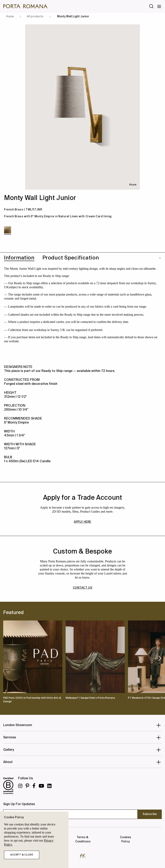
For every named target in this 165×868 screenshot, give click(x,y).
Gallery (8, 749)
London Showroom (17, 725)
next (160, 658)
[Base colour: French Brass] (7, 229)
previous (4, 658)
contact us (82, 587)
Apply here (82, 521)
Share (133, 185)
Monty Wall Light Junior (73, 16)
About (8, 762)
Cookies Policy (125, 839)
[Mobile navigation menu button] (159, 6)
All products (35, 16)
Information (19, 258)
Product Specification (70, 258)
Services (9, 737)
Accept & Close (21, 855)
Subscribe (150, 814)
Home (10, 16)
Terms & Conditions (82, 839)
